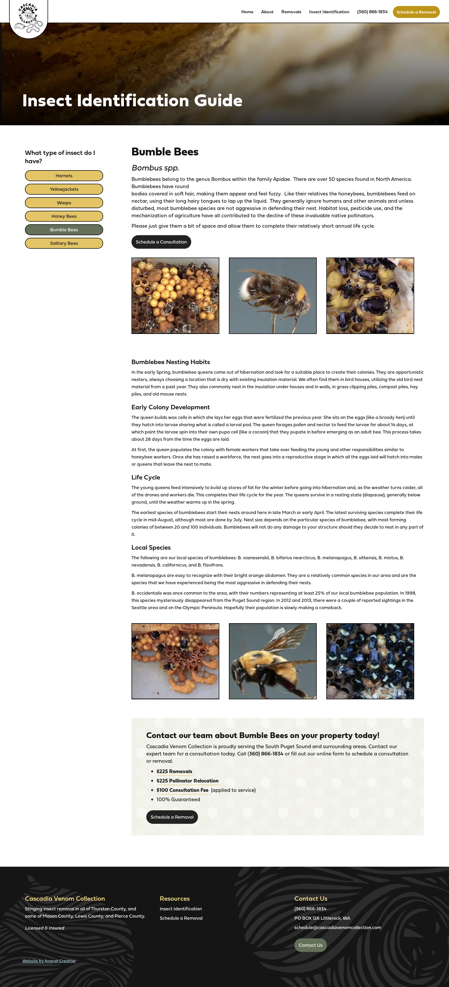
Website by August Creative (49, 961)
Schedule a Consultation (161, 241)
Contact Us (310, 945)
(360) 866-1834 (372, 11)
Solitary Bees (64, 243)
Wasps (64, 202)
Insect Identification (329, 11)
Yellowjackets (64, 189)
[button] (267, 11)
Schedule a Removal (416, 12)
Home (247, 11)
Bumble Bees (64, 229)
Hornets (64, 175)
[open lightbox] (175, 296)
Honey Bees (64, 216)
